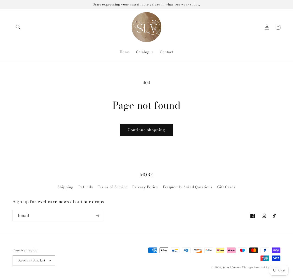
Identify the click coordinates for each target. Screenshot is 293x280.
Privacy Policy (145, 187)
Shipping (65, 187)
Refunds (85, 187)
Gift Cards (226, 187)
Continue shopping (146, 130)
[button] (18, 27)
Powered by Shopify (267, 267)
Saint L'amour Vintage (237, 267)
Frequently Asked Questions (187, 187)
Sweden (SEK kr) (31, 260)
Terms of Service (113, 187)
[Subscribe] (97, 216)
